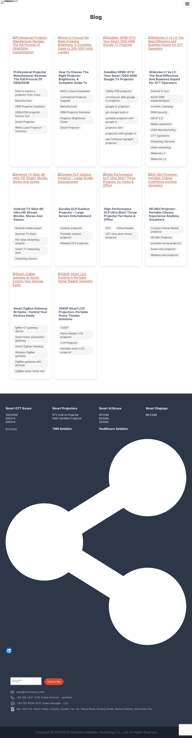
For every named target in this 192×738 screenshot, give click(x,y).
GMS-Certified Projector (67, 418)
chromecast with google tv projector (120, 98)
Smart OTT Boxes (19, 408)
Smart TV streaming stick (27, 250)
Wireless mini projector (164, 255)
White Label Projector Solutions (28, 129)
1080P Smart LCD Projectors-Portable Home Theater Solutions (73, 314)
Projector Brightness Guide (72, 120)
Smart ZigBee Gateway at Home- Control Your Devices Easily (30, 312)
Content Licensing (162, 106)
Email (17, 681)
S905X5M (12, 414)
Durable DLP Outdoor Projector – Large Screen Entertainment (75, 212)
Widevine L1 (158, 153)
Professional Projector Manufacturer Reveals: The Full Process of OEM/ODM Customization (30, 79)
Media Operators (161, 124)
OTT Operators (160, 135)
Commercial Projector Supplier (73, 98)
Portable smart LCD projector (72, 350)
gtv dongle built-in (117, 112)
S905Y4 (10, 421)
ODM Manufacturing (163, 129)
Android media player (28, 228)
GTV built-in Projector (65, 414)
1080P (64, 327)
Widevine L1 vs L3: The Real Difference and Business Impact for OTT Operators (164, 77)
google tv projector (117, 106)
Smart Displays (157, 408)
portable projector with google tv (120, 120)
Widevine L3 (158, 159)
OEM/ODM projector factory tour (27, 114)
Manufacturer (23, 100)
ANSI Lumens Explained (75, 91)
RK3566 (104, 418)
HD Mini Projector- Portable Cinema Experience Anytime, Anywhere (164, 214)
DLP (108, 228)
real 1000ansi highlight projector (119, 141)
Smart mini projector (163, 249)
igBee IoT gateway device (26, 329)
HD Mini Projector (161, 237)
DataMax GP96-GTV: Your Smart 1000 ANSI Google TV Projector (120, 75)
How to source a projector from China (27, 92)
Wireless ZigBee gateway (25, 354)
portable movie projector (166, 243)
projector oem (114, 127)
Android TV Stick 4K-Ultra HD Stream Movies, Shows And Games (29, 214)
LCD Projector (68, 342)
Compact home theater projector (165, 229)
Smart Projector (24, 121)
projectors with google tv (121, 133)
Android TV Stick (25, 233)
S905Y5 (10, 418)
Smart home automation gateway (29, 338)
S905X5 (104, 421)
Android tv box (160, 91)
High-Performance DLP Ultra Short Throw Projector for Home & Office (120, 214)
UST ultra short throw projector (119, 235)
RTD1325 (11, 429)
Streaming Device (26, 258)
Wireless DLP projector (74, 243)
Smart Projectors (64, 408)
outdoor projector (71, 228)
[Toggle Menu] (187, 4)
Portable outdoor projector (70, 235)
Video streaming (161, 147)
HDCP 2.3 (157, 118)
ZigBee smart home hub (29, 371)
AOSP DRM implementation (160, 98)
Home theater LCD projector (71, 335)
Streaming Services (163, 141)
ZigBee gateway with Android (28, 363)
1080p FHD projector (118, 91)
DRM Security (159, 112)
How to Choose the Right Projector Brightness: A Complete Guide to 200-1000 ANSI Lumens (74, 81)
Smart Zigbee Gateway (29, 346)
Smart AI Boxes (110, 408)
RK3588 (104, 414)
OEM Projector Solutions (30, 106)
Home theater (125, 228)
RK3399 (151, 415)
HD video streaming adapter (27, 241)
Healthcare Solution (113, 429)
